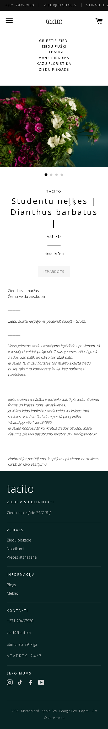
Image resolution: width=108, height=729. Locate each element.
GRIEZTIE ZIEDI (54, 40)
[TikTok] (20, 683)
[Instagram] (10, 683)
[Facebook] (31, 683)
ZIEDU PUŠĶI (53, 46)
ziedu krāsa (54, 253)
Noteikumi (15, 548)
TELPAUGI (54, 52)
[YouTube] (41, 683)
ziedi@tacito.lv (60, 5)
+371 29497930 (19, 5)
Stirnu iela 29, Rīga (22, 644)
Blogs (11, 584)
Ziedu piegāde (19, 540)
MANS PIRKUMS (54, 57)
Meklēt (12, 593)
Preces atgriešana (22, 557)
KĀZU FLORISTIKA (54, 63)
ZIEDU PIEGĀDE (54, 69)
